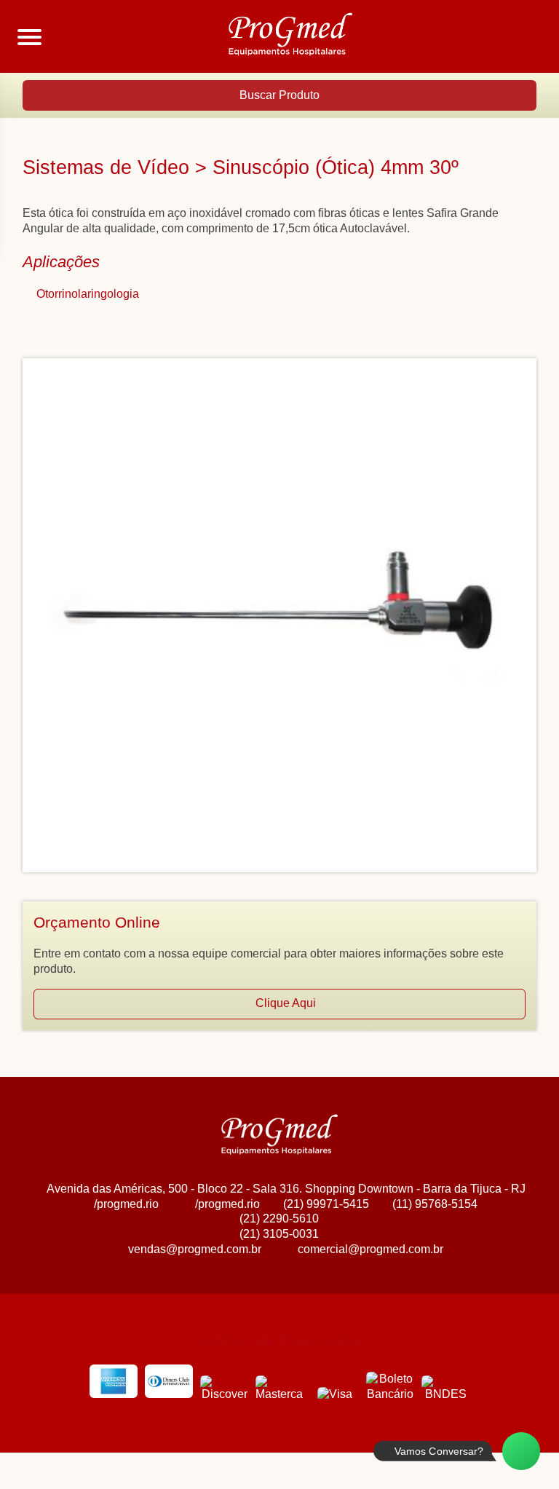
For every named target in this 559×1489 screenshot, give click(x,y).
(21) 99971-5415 (326, 1204)
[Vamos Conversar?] (521, 1451)
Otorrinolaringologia (87, 294)
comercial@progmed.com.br (370, 1249)
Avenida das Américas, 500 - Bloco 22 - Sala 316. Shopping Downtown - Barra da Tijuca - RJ (286, 1188)
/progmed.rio (126, 1204)
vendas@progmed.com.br (194, 1249)
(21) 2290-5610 (279, 1218)
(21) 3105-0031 (279, 1234)
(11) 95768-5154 (434, 1204)
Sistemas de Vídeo (106, 167)
